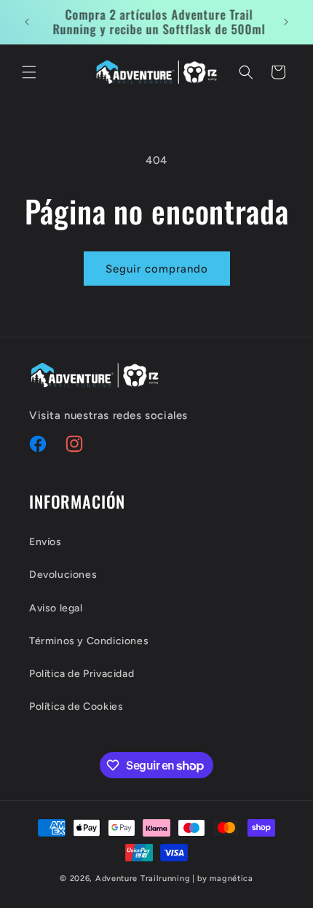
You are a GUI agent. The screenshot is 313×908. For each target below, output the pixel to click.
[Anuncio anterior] (27, 22)
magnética (231, 878)
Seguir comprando (157, 268)
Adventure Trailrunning (142, 878)
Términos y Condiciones (88, 641)
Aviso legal (56, 608)
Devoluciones (63, 574)
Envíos (45, 542)
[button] (29, 72)
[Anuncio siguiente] (286, 22)
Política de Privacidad (81, 674)
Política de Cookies (76, 706)
